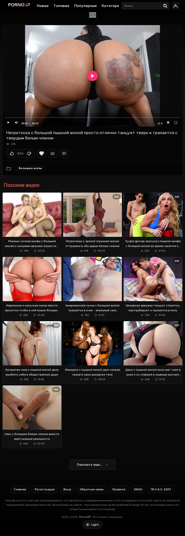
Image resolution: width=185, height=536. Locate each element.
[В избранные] (41, 153)
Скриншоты (52, 153)
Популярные (85, 6)
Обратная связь (92, 489)
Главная (20, 489)
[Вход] (175, 5)
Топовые (61, 6)
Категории (111, 6)
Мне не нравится (29, 153)
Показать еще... (90, 464)
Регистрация (45, 489)
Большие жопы (30, 168)
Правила (118, 489)
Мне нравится (11, 153)
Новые (43, 6)
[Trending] (166, 4)
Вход (67, 489)
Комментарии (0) (64, 153)
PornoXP (85, 517)
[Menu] (92, 15)
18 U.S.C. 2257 (161, 489)
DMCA (138, 489)
